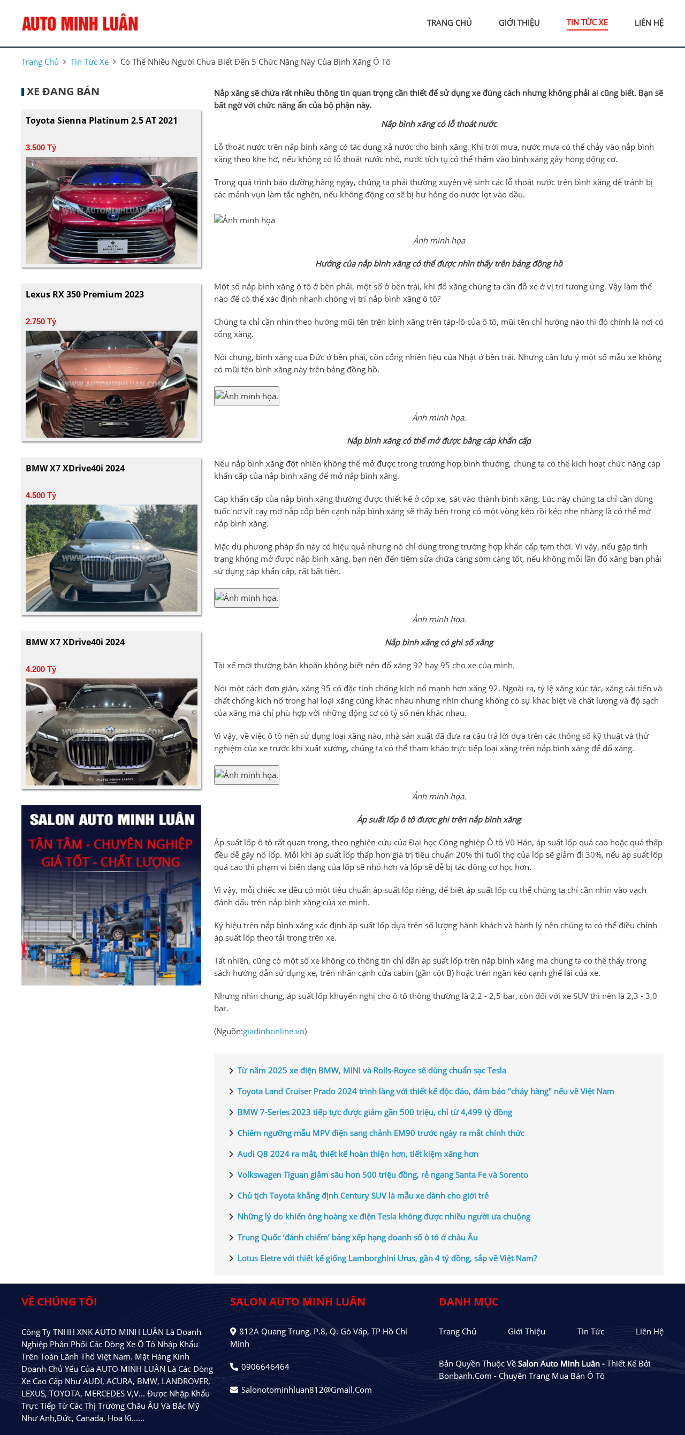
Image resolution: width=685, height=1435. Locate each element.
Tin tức (590, 1331)
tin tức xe (587, 22)
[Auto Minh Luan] (80, 22)
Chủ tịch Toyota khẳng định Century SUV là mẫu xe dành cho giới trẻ (357, 1195)
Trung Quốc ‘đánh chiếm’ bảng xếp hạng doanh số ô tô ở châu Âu (351, 1237)
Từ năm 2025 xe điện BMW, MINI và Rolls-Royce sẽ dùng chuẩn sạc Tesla (365, 1070)
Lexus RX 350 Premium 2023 (85, 294)
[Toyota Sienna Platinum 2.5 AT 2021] (111, 209)
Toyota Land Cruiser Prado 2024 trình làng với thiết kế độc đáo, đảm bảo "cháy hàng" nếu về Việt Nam (419, 1091)
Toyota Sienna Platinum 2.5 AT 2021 (102, 120)
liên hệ (649, 22)
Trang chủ (457, 1331)
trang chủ (449, 22)
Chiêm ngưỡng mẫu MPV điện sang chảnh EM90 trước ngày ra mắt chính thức (374, 1133)
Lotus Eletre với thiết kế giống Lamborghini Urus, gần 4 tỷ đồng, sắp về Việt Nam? (381, 1258)
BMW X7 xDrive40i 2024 (75, 468)
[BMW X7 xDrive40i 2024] (111, 557)
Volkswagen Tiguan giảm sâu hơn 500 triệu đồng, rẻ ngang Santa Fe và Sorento (376, 1175)
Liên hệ (650, 1331)
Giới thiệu (526, 1331)
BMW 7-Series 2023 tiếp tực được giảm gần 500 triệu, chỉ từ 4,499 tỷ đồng (368, 1112)
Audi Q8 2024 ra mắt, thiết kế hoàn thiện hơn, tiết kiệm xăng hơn (351, 1154)
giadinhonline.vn (274, 1031)
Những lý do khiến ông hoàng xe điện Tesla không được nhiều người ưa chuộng (377, 1216)
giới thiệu (519, 22)
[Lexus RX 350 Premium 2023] (111, 383)
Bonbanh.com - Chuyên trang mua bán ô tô (522, 1375)
